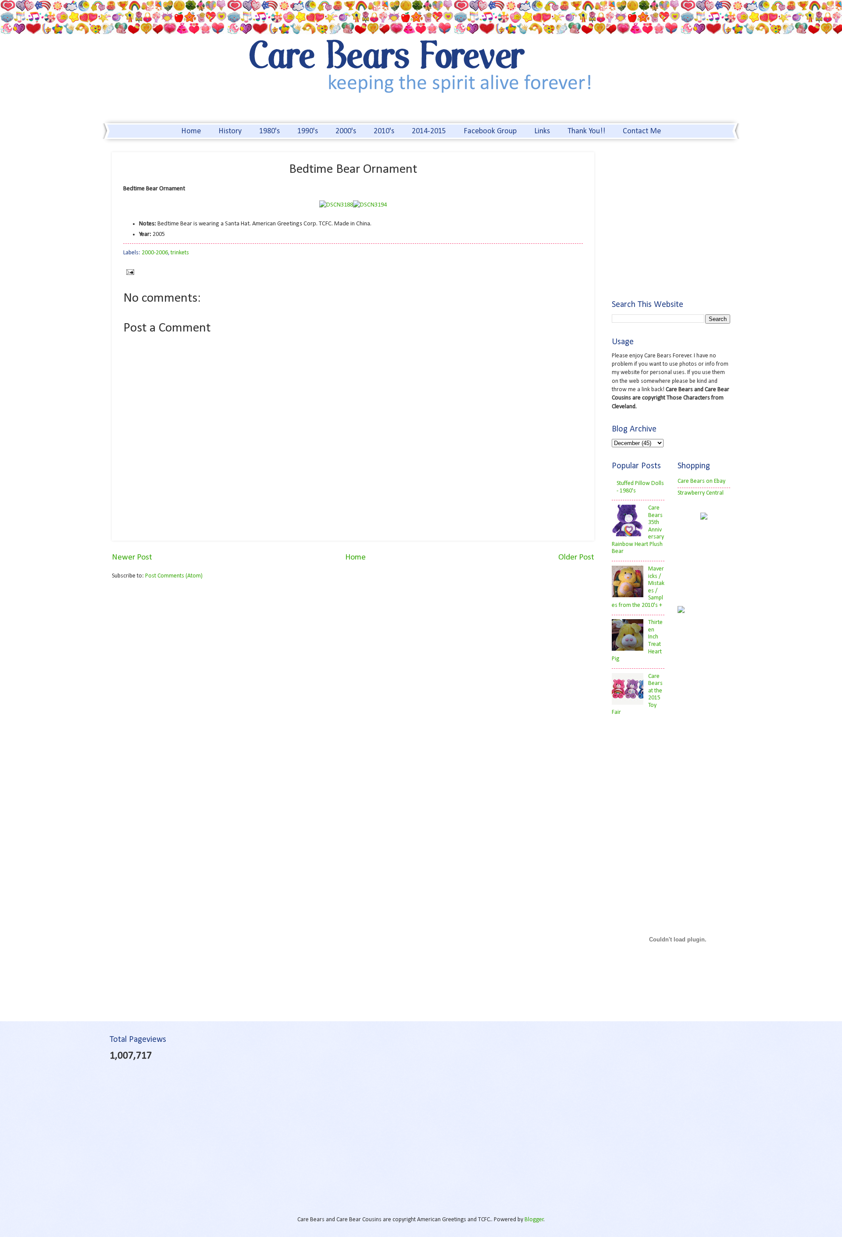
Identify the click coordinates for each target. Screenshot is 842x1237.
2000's (345, 131)
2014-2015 (429, 131)
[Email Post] (128, 272)
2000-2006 (155, 253)
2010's (384, 131)
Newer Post (132, 557)
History (230, 131)
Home (191, 131)
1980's (269, 131)
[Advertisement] (185, 655)
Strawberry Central (701, 493)
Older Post (576, 557)
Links (542, 131)
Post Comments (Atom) (174, 576)
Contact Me (642, 131)
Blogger (534, 1220)
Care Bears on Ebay (701, 481)
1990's (307, 131)
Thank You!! (586, 131)
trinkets (180, 253)
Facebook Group (490, 131)
